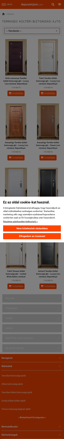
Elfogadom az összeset (32, 236)
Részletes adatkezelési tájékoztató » (20, 221)
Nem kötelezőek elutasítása (32, 228)
